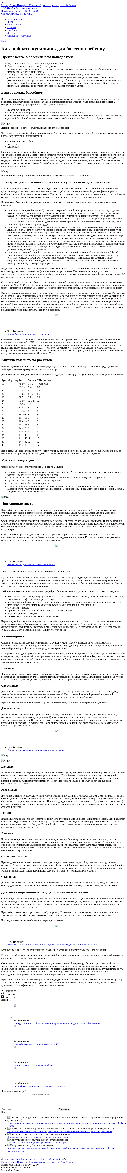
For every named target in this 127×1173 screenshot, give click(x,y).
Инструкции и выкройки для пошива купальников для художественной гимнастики (52, 944)
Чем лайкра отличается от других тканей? (36, 1044)
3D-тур (11, 33)
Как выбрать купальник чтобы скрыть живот (31, 564)
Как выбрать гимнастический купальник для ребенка (35, 750)
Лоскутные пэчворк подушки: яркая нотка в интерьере (36, 1142)
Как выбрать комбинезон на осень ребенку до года (40, 1086)
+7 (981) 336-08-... (19, 8)
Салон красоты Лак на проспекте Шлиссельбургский (32, 1159)
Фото (10, 21)
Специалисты (14, 24)
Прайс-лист (13, 30)
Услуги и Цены (15, 19)
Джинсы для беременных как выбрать (34, 1065)
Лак (3, 2)
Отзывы (11, 27)
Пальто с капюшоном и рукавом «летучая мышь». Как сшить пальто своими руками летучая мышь (59, 1131)
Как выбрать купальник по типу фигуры (28, 334)
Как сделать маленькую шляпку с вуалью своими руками (37, 1137)
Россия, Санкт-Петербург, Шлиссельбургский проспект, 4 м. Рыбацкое (38, 5)
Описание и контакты (19, 35)
